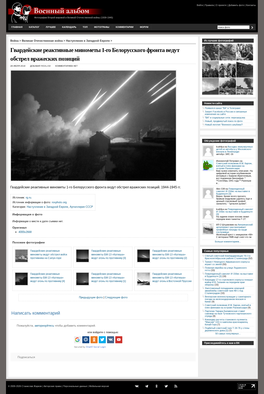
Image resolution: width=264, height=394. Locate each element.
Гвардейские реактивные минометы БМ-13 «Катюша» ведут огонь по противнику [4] (47, 277)
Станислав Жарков (32, 386)
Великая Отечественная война (42, 40)
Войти (200, 5)
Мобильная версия (99, 386)
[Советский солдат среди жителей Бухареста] (244, 60)
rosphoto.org (59, 202)
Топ (85, 27)
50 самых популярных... (228, 333)
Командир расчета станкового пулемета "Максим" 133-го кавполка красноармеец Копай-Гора (226, 322)
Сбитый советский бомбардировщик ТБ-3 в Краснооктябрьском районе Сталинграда (227, 257)
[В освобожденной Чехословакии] (210, 94)
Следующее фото (116, 297)
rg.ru (28, 197)
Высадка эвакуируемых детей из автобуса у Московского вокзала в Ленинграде (234, 149)
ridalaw (46, 66)
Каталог (34, 27)
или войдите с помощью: (103, 332)
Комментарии (124, 27)
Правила (209, 5)
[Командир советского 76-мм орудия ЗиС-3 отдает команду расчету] (210, 60)
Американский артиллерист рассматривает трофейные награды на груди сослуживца (234, 228)
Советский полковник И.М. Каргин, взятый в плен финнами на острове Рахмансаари (234, 166)
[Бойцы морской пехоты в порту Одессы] (244, 77)
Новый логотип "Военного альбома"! (224, 124)
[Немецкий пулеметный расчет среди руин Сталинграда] (227, 60)
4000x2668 (25, 232)
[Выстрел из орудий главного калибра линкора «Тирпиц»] (227, 94)
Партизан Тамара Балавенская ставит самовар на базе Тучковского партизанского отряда (228, 313)
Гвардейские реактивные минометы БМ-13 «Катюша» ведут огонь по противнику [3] (108, 254)
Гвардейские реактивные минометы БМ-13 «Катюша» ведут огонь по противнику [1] (108, 277)
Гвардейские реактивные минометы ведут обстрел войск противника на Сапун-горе (48, 254)
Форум (144, 27)
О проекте (221, 5)
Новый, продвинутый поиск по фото (224, 121)
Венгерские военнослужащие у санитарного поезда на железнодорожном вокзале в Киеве (228, 299)
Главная (16, 27)
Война (14, 40)
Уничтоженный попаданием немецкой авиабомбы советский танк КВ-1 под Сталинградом (224, 290)
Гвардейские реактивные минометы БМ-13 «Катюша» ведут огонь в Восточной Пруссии (172, 277)
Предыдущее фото (91, 297)
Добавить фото (236, 5)
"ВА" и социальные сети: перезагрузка (225, 117)
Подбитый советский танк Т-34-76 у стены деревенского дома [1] (227, 329)
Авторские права (52, 386)
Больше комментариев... (228, 241)
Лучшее (51, 27)
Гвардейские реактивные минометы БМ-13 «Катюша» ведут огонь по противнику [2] (169, 254)
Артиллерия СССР (81, 206)
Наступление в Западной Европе (88, 40)
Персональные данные (75, 386)
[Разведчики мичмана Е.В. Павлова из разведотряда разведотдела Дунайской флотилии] (227, 77)
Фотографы (101, 27)
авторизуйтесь (44, 325)
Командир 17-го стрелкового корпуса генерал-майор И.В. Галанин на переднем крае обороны (229, 282)
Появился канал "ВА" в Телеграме (222, 108)
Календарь (69, 27)
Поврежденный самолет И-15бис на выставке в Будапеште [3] (233, 191)
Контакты (251, 5)
